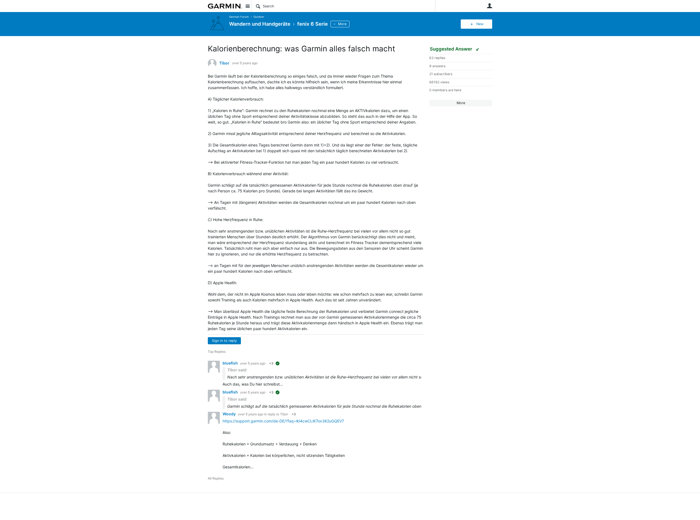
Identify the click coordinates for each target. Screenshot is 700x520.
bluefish (231, 363)
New (479, 24)
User (489, 5)
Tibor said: (237, 370)
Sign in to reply (224, 341)
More (342, 24)
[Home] (225, 6)
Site (247, 6)
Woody (230, 414)
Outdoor (258, 16)
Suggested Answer (451, 49)
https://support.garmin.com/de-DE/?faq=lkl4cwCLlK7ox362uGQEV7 (283, 421)
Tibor (224, 63)
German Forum (239, 16)
